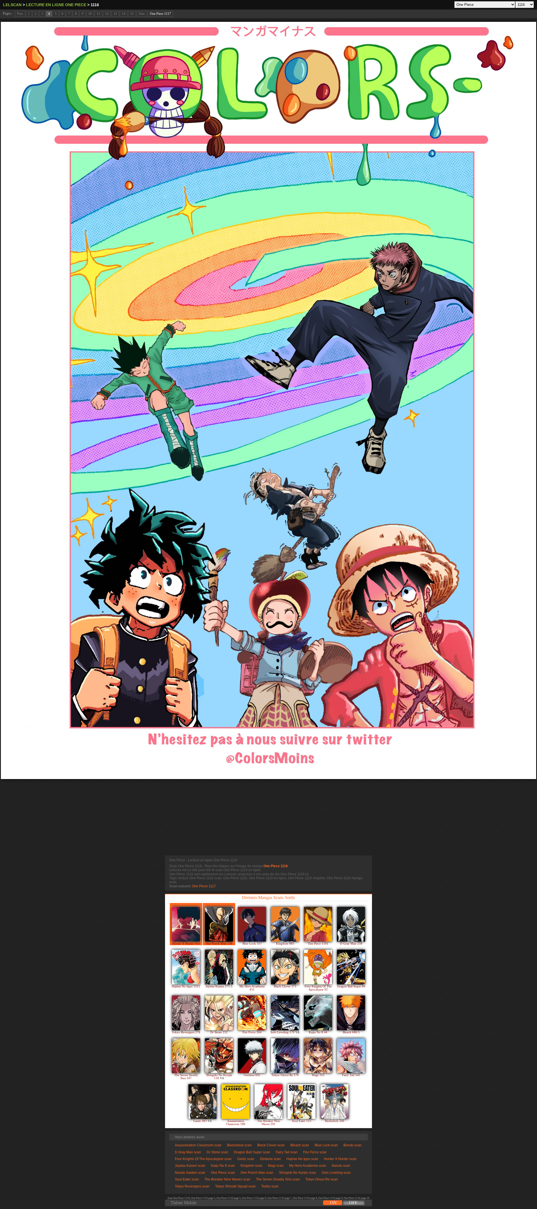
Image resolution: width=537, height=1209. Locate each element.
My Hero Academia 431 (252, 988)
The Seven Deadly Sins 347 (186, 1077)
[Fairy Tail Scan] (351, 1056)
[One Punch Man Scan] (219, 924)
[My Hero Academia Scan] (252, 967)
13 (115, 14)
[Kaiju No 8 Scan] (318, 1013)
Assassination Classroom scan (198, 1145)
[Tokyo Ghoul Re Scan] (285, 1056)
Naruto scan (341, 1166)
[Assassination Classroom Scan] (235, 1101)
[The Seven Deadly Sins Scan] (186, 1056)
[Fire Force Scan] (252, 1013)
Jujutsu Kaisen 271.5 (219, 986)
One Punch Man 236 (219, 943)
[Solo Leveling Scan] (285, 1013)
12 (107, 14)
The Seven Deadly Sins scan (278, 1179)
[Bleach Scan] (351, 1013)
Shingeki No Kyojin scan (297, 1173)
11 (98, 14)
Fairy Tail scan (287, 1152)
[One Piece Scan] (318, 924)
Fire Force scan (315, 1152)
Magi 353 (318, 1075)
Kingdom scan (251, 1166)
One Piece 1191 (318, 943)
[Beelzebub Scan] (334, 1101)
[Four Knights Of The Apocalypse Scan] (318, 967)
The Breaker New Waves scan (227, 1179)
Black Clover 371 (285, 986)
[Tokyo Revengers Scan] (186, 1013)
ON (333, 1202)
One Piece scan (223, 1173)
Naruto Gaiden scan (190, 1173)
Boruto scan (352, 1145)
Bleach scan (299, 1145)
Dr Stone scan (217, 1152)
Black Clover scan (271, 1145)
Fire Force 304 (252, 1032)
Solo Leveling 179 (282, 1032)
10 (90, 14)
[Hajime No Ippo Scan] (186, 967)
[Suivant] (268, 400)
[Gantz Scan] (202, 1101)
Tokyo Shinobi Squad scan (235, 1186)
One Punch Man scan (257, 1173)
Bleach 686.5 (351, 1032)
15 (132, 14)
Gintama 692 (252, 1075)
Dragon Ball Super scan (252, 1152)
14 (123, 14)
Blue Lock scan (326, 1145)
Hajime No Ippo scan (302, 1159)
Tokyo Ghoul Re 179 (285, 1075)
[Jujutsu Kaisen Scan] (219, 967)
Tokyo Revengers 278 (186, 1032)
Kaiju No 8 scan (223, 1166)
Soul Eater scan (187, 1179)
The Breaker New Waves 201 (268, 1122)
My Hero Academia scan (307, 1166)
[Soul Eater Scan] (301, 1101)
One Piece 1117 (160, 14)
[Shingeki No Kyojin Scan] (219, 1056)
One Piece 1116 (275, 866)
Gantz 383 (200, 1121)
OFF (353, 1202)
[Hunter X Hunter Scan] (186, 924)
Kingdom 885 (285, 943)
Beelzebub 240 (334, 1121)
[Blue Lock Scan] (252, 924)
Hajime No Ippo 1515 (186, 986)
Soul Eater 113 (301, 1121)
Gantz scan (245, 1159)
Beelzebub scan (239, 1145)
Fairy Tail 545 (351, 1075)
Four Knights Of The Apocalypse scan (203, 1159)
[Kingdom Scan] (285, 924)
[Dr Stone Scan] (219, 1013)
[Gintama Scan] (252, 1056)
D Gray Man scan (188, 1152)
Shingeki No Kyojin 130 (219, 1077)
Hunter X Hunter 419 (186, 943)
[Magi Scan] (318, 1056)
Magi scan (276, 1166)
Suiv (142, 14)
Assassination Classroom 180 (235, 1122)
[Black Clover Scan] (285, 967)
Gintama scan (270, 1159)
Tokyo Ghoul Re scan (321, 1179)
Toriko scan (270, 1186)
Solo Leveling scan (336, 1173)
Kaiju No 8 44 (318, 1032)
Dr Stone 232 (219, 1032)
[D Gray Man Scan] (351, 924)
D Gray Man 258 (351, 943)
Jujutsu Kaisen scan (190, 1166)
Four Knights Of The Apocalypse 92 (318, 988)
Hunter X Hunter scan (340, 1159)
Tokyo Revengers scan (192, 1186)
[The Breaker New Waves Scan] (268, 1101)
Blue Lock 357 (252, 943)
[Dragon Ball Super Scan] (351, 967)
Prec (20, 14)
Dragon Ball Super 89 (351, 986)
